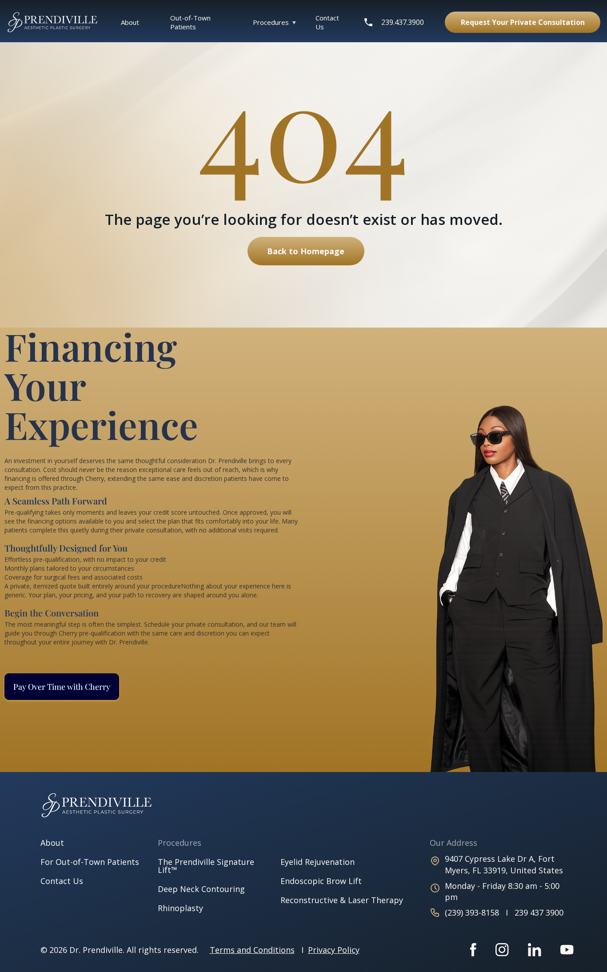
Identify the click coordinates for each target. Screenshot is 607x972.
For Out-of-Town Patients (89, 862)
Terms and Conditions (252, 949)
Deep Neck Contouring (201, 889)
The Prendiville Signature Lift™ (206, 866)
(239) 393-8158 (473, 912)
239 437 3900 (539, 912)
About (130, 22)
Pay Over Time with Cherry (61, 686)
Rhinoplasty (180, 908)
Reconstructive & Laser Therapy (341, 900)
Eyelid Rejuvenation (317, 862)
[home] (57, 22)
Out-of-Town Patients (190, 22)
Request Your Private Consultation (523, 22)
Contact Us (327, 22)
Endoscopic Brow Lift (321, 881)
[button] (272, 22)
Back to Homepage (305, 251)
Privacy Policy (333, 949)
